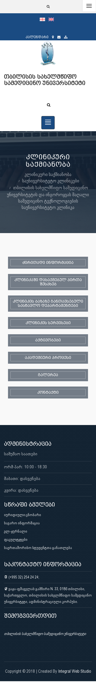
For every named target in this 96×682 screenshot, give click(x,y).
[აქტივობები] (48, 340)
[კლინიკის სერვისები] (48, 323)
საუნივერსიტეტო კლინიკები (50, 180)
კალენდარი (37, 37)
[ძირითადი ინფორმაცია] (48, 263)
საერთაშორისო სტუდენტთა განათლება (38, 548)
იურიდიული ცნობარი (22, 515)
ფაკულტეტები (15, 539)
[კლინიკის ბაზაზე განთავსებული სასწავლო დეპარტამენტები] (48, 303)
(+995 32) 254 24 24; (23, 577)
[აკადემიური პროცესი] (48, 358)
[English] (53, 19)
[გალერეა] (48, 375)
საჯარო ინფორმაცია (22, 523)
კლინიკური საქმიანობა (48, 174)
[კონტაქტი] (48, 392)
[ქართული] (44, 19)
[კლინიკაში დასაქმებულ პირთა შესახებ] (48, 282)
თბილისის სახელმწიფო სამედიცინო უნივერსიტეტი (45, 634)
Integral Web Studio (74, 671)
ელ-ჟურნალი (15, 531)
